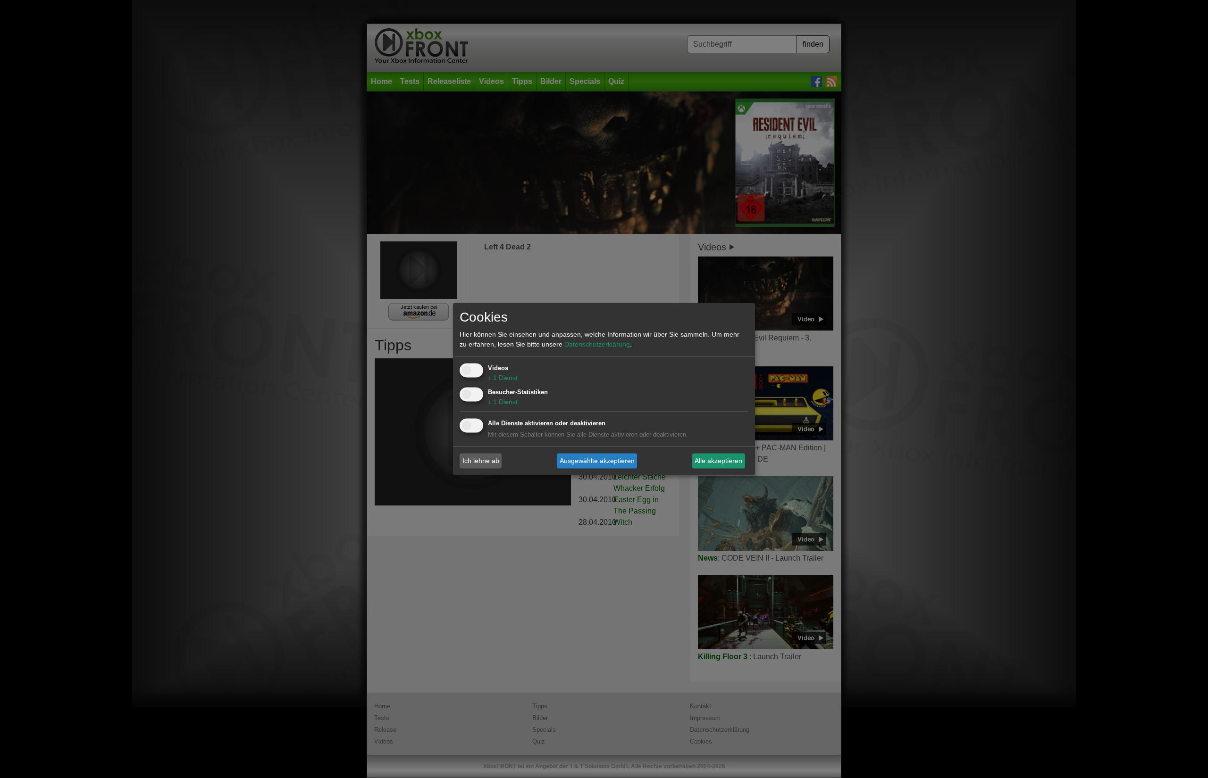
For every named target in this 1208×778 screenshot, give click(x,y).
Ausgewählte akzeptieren (597, 460)
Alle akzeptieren (718, 460)
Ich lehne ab (480, 460)
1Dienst (503, 378)
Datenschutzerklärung (597, 344)
